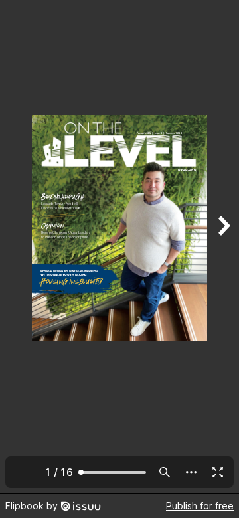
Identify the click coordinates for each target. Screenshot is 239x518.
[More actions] (191, 472)
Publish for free (200, 505)
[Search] (164, 472)
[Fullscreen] (217, 472)
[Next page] (223, 246)
